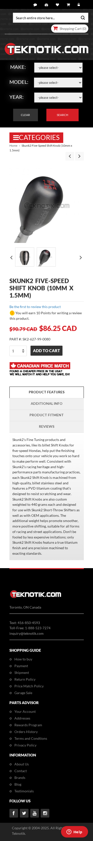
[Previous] (69, 156)
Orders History (26, 732)
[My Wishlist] (58, 5)
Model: (18, 82)
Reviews (46, 426)
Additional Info (46, 403)
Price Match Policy (29, 686)
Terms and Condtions (30, 738)
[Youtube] (34, 813)
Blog (17, 784)
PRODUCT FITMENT (47, 415)
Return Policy (24, 679)
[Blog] (36, 5)
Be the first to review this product (35, 307)
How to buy (23, 659)
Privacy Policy (25, 745)
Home (13, 145)
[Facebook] (13, 813)
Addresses (22, 718)
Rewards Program (28, 725)
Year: (16, 97)
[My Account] (47, 5)
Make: (18, 67)
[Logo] (35, 597)
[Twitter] (24, 813)
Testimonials (24, 791)
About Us (21, 764)
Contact (20, 771)
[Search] (82, 17)
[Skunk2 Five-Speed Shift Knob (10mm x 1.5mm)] (24, 257)
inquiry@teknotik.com (26, 633)
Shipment (21, 672)
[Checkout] (69, 5)
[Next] (79, 156)
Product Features (46, 392)
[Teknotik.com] (47, 49)
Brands (19, 777)
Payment (21, 666)
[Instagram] (45, 813)
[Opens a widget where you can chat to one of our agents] (74, 832)
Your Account (25, 711)
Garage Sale (23, 693)
